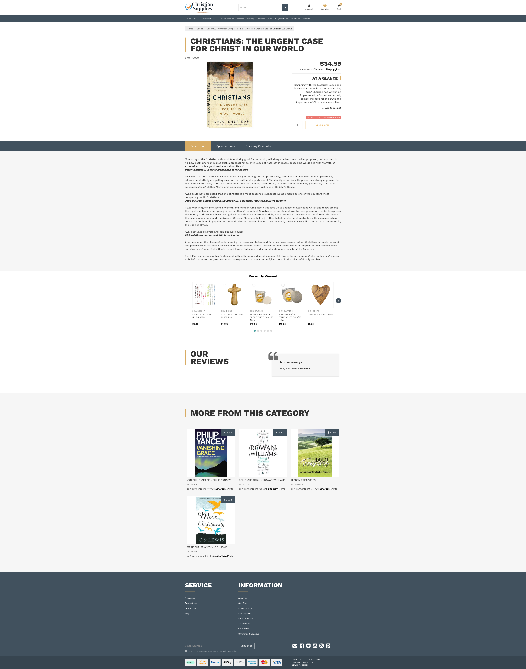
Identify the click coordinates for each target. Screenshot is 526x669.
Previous (268, 126)
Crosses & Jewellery (246, 19)
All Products (244, 623)
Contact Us (190, 608)
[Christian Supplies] (199, 7)
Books (197, 19)
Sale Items (296, 19)
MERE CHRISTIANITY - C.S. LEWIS (207, 547)
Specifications (225, 146)
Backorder (324, 124)
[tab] (198, 146)
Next (271, 126)
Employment (244, 613)
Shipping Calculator (259, 146)
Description (197, 146)
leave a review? (300, 368)
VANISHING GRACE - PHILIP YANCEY (209, 480)
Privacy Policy (245, 608)
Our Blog (242, 603)
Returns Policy (245, 618)
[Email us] (294, 645)
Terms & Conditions (214, 651)
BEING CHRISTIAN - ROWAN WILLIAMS (262, 480)
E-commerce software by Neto (303, 662)
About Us (243, 598)
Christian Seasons (210, 19)
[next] (338, 300)
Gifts (270, 19)
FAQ (187, 613)
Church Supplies (228, 19)
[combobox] (260, 7)
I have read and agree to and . (212, 651)
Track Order (191, 603)
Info (339, 69)
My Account (190, 598)
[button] (331, 108)
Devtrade (262, 19)
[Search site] (285, 7)
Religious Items (281, 19)
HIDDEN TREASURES (303, 480)
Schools (306, 19)
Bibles (189, 19)
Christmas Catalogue (248, 634)
